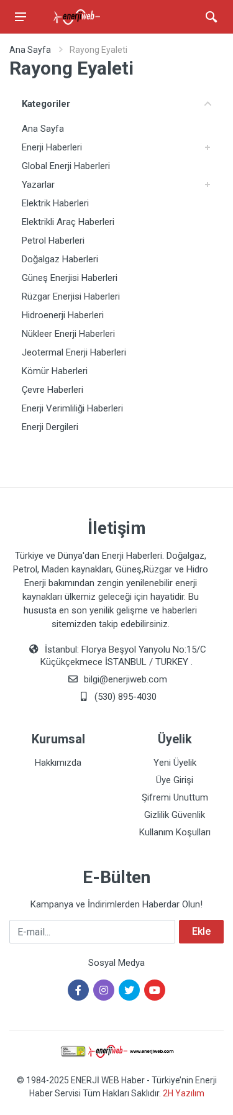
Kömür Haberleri (55, 371)
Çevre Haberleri (52, 389)
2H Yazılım (183, 1093)
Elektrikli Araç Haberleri (68, 221)
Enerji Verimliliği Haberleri (72, 408)
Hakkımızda (58, 762)
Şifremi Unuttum (175, 797)
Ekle (201, 931)
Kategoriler (46, 103)
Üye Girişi (174, 780)
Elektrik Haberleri (55, 203)
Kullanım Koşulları (175, 832)
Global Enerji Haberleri (66, 166)
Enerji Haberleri (52, 147)
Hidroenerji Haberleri (63, 315)
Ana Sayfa (30, 50)
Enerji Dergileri (50, 427)
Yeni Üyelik (174, 762)
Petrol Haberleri (53, 240)
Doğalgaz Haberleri (60, 259)
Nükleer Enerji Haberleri (68, 333)
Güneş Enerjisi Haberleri (69, 277)
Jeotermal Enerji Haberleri (74, 352)
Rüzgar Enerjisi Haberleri (71, 296)
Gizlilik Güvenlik (174, 814)
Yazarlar (38, 184)
